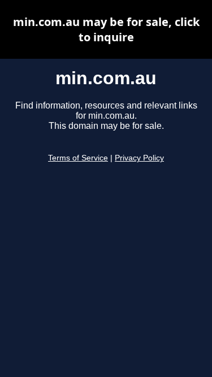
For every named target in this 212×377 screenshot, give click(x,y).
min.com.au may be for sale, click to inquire (106, 29)
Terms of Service (78, 158)
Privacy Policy (139, 158)
